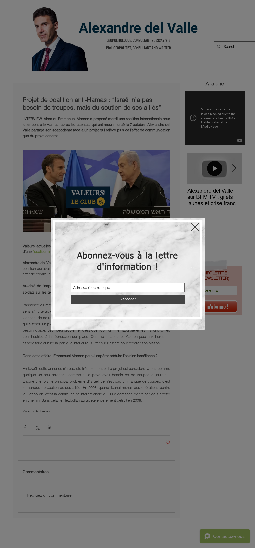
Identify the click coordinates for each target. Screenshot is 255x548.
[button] (195, 227)
